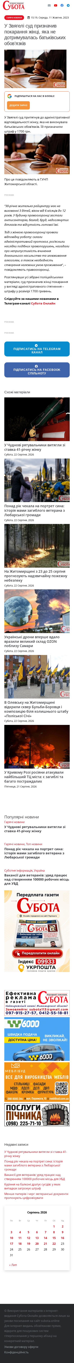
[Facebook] (62, 5)
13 (37, 1238)
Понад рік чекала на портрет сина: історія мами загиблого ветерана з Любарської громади (34, 510)
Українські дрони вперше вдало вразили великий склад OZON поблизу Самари (32, 641)
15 (54, 1238)
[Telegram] (68, 5)
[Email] (49, 5)
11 (20, 1238)
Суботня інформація (18, 870)
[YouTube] (56, 5)
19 (28, 1244)
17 (11, 1244)
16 (62, 1238)
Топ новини (34, 844)
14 (45, 1238)
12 (28, 1238)
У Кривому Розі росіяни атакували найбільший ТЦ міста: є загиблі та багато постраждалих (34, 777)
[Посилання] (13, 5)
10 (11, 1238)
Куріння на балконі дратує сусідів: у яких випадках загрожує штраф (32, 1186)
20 (37, 1244)
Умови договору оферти (21, 1347)
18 (20, 1244)
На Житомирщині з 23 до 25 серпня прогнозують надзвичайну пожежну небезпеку (35, 576)
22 (54, 1244)
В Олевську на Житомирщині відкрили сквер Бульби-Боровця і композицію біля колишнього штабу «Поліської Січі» (36, 709)
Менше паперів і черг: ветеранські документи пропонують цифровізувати (36, 1196)
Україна (39, 870)
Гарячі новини (14, 822)
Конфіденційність (16, 1352)
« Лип (13, 1265)
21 (45, 1244)
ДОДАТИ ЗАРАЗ (18, 105)
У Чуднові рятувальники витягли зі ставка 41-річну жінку (34, 447)
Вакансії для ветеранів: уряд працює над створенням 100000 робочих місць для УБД (36, 879)
